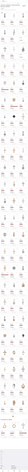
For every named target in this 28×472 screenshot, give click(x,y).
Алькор (2, 20)
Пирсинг (1, 457)
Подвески (2, 458)
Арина (2, 431)
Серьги (1, 460)
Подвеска (2, 36)
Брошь (1, 454)
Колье (1, 455)
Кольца (1, 456)
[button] (26, 419)
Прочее (1, 459)
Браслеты (2, 453)
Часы (1, 462)
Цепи (1, 461)
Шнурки (1, 463)
